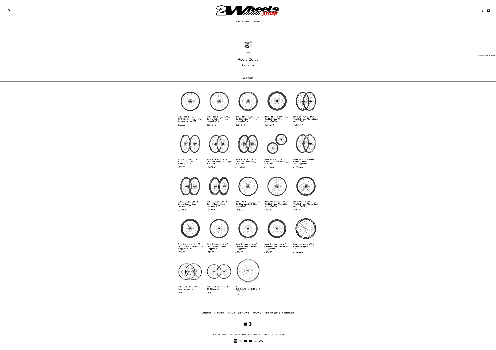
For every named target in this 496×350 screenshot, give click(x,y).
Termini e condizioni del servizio (279, 313)
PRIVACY (231, 313)
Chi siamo (206, 313)
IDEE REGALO (242, 22)
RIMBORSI (257, 313)
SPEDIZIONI (243, 313)
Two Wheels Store (225, 335)
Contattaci (219, 313)
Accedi (257, 22)
